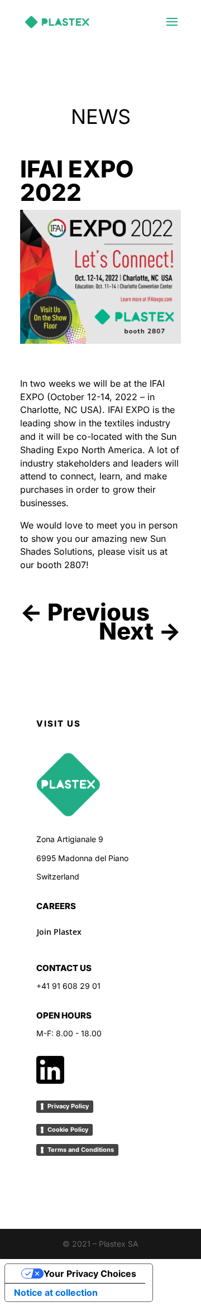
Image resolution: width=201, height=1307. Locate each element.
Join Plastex (59, 931)
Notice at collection (56, 1292)
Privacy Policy (68, 1106)
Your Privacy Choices (90, 1273)
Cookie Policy (67, 1129)
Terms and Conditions (80, 1150)
